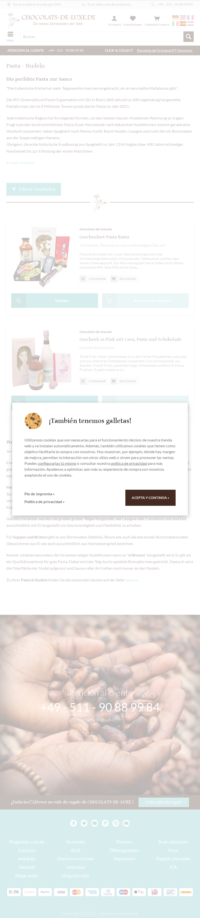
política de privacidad (129, 463)
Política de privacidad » (44, 501)
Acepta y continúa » (150, 498)
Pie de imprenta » (39, 493)
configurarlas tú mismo (57, 463)
